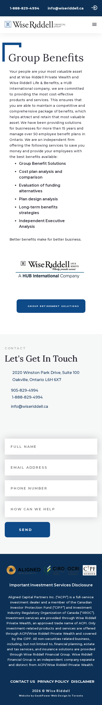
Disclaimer (82, 681)
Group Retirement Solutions (53, 306)
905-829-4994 (24, 390)
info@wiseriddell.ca (65, 8)
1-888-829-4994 (24, 8)
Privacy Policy (53, 681)
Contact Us (22, 681)
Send (25, 529)
